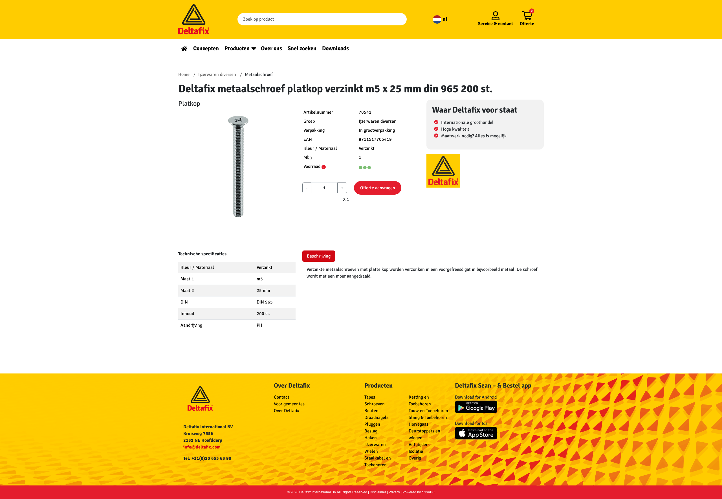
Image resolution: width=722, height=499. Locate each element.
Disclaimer (378, 492)
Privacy (394, 492)
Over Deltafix (286, 411)
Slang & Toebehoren (428, 417)
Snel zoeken (302, 48)
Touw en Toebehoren (428, 411)
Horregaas (418, 424)
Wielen (371, 451)
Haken (370, 438)
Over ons (271, 48)
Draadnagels (376, 417)
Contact (281, 397)
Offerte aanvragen (377, 188)
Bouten (371, 411)
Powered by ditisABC (418, 492)
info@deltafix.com (202, 447)
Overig (415, 458)
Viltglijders (419, 444)
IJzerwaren (375, 444)
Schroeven (374, 404)
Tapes (369, 397)
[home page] (184, 48)
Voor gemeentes (289, 404)
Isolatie (416, 451)
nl (444, 19)
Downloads (335, 48)
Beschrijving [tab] (319, 256)
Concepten (206, 48)
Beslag (370, 431)
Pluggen (372, 424)
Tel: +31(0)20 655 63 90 (207, 458)
